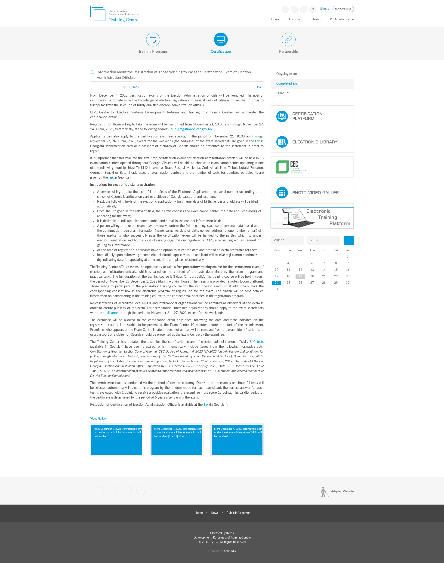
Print (260, 87)
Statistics (283, 93)
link (257, 141)
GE (312, 9)
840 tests (257, 342)
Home (275, 19)
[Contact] (141, 490)
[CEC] (312, 167)
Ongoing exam (286, 74)
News (317, 19)
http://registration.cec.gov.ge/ (191, 129)
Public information (342, 19)
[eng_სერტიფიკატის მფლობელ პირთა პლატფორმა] (312, 116)
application (111, 313)
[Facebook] (294, 9)
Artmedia (230, 551)
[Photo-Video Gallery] (312, 193)
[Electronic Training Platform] (312, 218)
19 (300, 276)
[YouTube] (303, 9)
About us (294, 19)
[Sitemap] (127, 490)
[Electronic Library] (312, 142)
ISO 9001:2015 (343, 9)
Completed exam (288, 83)
